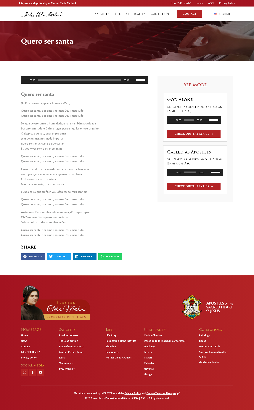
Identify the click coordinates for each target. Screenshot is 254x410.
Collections (160, 14)
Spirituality (135, 14)
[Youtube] (40, 372)
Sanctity (102, 14)
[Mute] (133, 80)
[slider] (141, 79)
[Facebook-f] (32, 372)
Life (117, 14)
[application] (84, 80)
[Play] (26, 80)
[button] (33, 256)
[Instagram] (24, 372)
